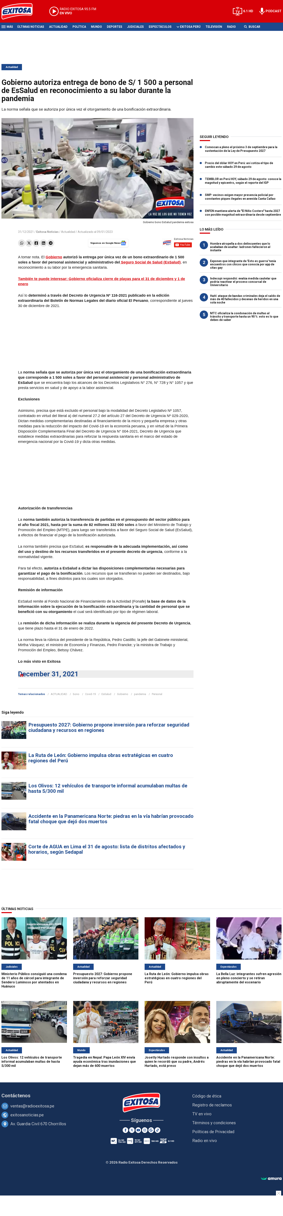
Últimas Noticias (30, 26)
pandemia (140, 694)
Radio (231, 26)
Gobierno (54, 257)
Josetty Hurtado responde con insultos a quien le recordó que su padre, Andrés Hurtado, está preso (177, 1061)
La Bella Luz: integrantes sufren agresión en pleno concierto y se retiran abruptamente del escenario (248, 978)
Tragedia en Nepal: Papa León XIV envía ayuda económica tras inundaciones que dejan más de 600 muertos (104, 1061)
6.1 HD (248, 11)
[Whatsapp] (21, 243)
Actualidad (58, 26)
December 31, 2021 (48, 674)
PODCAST (274, 11)
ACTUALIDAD (59, 694)
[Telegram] (50, 243)
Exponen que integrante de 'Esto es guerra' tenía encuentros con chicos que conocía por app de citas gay (243, 264)
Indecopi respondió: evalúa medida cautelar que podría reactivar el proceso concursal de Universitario (243, 282)
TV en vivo (202, 1113)
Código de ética (206, 1096)
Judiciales (135, 26)
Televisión (214, 26)
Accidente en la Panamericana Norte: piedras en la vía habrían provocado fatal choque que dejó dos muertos (111, 818)
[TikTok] (157, 1130)
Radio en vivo (204, 1140)
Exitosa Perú (190, 26)
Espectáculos (160, 26)
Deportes (114, 26)
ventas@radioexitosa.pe (32, 1106)
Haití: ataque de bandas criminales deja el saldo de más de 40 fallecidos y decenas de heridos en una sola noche (245, 299)
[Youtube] (138, 1130)
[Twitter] (29, 243)
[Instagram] (145, 1130)
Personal (157, 694)
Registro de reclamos (212, 1104)
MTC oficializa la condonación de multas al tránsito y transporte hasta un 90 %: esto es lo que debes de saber (244, 317)
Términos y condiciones (214, 1122)
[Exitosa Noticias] (20, 11)
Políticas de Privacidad (213, 1131)
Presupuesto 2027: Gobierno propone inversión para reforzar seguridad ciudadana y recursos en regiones (108, 727)
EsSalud (106, 694)
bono (76, 694)
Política (79, 26)
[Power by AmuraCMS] (271, 1179)
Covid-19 (90, 694)
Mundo (96, 26)
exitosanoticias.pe (27, 1114)
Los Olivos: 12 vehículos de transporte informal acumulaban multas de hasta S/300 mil (107, 788)
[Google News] (151, 1130)
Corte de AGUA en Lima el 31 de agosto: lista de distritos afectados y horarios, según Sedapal (106, 849)
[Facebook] (36, 243)
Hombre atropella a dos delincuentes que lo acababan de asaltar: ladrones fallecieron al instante (240, 247)
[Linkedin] (43, 243)
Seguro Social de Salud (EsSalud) (150, 262)
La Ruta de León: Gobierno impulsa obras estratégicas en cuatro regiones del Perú (100, 758)
